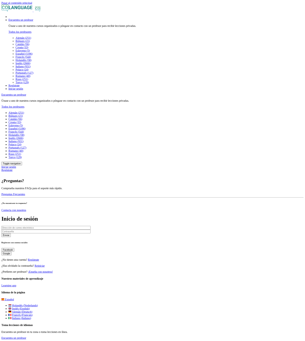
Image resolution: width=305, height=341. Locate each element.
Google (6, 253)
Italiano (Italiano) (21, 318)
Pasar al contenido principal (16, 2)
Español (9, 299)
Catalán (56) (22, 44)
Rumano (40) (23, 75)
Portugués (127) (24, 72)
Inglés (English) (21, 308)
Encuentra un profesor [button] (20, 19)
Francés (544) (23, 56)
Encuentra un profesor (13, 337)
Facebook (8, 250)
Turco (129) (22, 82)
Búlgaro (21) (23, 41)
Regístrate (14, 85)
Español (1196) (24, 53)
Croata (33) (22, 47)
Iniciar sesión (15, 88)
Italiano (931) (23, 66)
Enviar (6, 235)
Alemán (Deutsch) (22, 311)
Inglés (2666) (23, 63)
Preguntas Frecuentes (13, 194)
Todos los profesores (19, 31)
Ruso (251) (22, 79)
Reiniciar (40, 265)
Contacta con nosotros (13, 210)
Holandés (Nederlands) (25, 305)
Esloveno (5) (23, 50)
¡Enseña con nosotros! (40, 271)
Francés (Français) (22, 314)
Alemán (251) (23, 37)
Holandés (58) (23, 60)
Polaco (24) (22, 69)
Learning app (8, 285)
